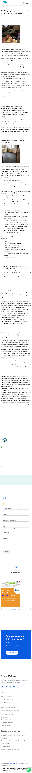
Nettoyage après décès (7, 696)
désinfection (24, 55)
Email (5, 514)
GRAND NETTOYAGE (16, 58)
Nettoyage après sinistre (7, 699)
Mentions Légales (23, 768)
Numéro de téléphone (9, 520)
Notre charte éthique (9, 768)
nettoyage (4, 51)
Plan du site (6, 770)
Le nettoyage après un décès (9, 49)
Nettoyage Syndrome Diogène (9, 702)
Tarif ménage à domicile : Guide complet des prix (13, 752)
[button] (28, 770)
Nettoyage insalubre (6, 705)
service (24, 131)
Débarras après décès (7, 714)
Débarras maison (5, 717)
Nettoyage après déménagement (10, 710)
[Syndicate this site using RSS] (12, 770)
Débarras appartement (7, 722)
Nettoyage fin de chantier (8, 707)
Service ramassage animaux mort (10, 749)
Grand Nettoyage (13, 763)
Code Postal (7, 532)
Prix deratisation (5, 746)
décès (12, 63)
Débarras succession (6, 720)
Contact (11, 652)
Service (5, 526)
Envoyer (6, 551)
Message (5, 538)
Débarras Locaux (5, 725)
